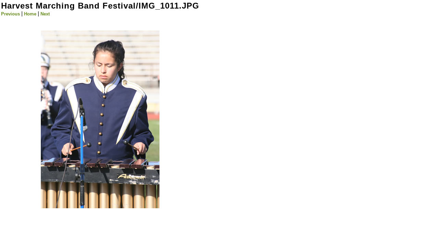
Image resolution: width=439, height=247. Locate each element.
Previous (10, 13)
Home (30, 13)
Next (45, 13)
